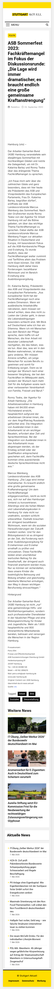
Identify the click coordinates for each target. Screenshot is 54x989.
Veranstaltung (31, 699)
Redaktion (15, 106)
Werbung (41, 981)
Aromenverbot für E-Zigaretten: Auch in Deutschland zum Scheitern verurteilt (26, 774)
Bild (32, 693)
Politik (12, 35)
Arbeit (22, 693)
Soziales (14, 699)
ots (15, 687)
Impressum (13, 981)
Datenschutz (28, 981)
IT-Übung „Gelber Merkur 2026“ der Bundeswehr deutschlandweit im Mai (26, 740)
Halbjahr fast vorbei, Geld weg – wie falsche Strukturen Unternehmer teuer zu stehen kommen (28, 923)
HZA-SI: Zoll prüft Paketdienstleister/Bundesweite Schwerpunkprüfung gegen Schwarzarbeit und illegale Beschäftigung (26, 867)
